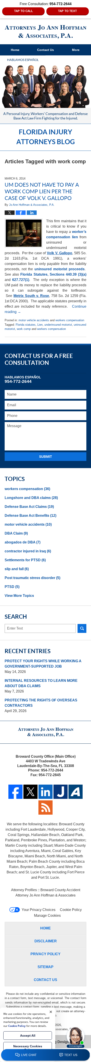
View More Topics (19, 596)
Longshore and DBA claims (31, 498)
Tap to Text (67, 11)
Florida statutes (26, 324)
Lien (40, 324)
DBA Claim (16, 533)
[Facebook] (15, 798)
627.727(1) (20, 280)
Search (82, 628)
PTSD (12, 587)
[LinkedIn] (45, 798)
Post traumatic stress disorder (32, 578)
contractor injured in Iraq (28, 551)
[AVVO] (75, 798)
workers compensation (69, 320)
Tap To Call (23, 11)
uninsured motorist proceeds (59, 269)
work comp (24, 329)
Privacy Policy (45, 954)
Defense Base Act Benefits (30, 515)
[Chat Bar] (45, 1055)
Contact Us (45, 50)
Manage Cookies (47, 915)
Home (15, 50)
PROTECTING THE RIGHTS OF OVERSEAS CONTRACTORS (41, 702)
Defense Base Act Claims (29, 507)
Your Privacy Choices (38, 910)
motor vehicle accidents (34, 320)
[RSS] (45, 813)
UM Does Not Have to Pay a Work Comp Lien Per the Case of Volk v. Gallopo (42, 191)
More (76, 50)
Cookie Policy (71, 910)
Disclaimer (45, 941)
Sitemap (45, 967)
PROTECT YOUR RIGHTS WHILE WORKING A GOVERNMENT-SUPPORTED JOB (43, 663)
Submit (45, 456)
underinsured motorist (58, 324)
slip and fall (17, 569)
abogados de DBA (22, 542)
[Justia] (60, 798)
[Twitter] (30, 798)
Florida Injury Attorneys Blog (46, 32)
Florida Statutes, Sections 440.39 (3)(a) (53, 274)
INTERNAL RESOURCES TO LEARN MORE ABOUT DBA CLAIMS (41, 683)
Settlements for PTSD (25, 560)
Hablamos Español (23, 60)
